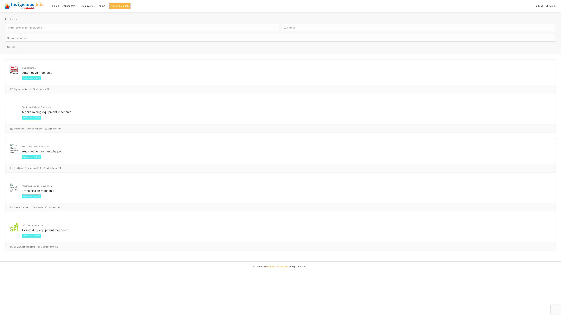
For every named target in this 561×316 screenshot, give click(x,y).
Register (552, 6)
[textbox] (19, 38)
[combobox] (419, 27)
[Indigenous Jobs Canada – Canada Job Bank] (24, 7)
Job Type (11, 46)
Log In (541, 6)
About (101, 5)
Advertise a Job (120, 5)
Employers (87, 5)
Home (55, 5)
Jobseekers (68, 5)
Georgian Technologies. (277, 266)
